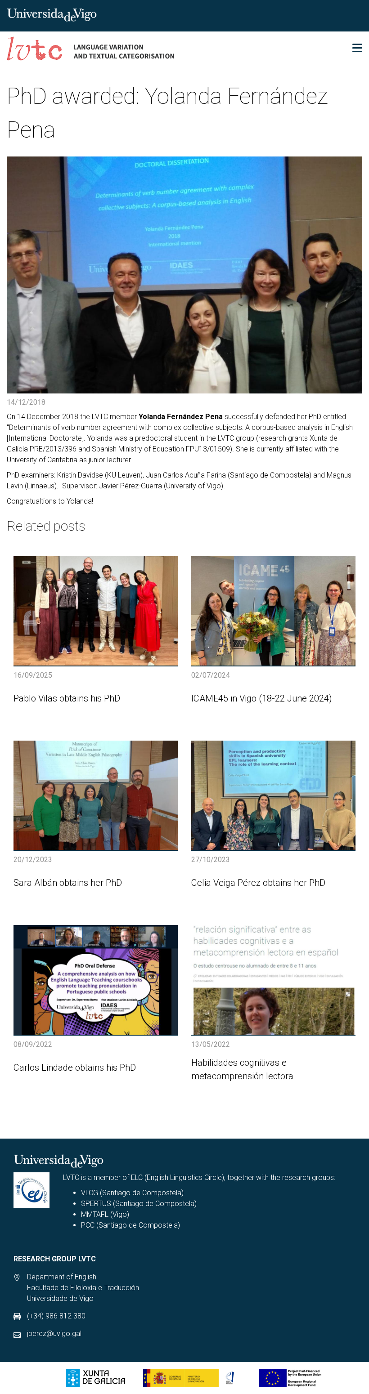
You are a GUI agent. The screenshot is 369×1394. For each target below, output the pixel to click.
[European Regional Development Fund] (290, 1378)
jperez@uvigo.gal (54, 1333)
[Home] (91, 51)
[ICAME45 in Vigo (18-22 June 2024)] (273, 611)
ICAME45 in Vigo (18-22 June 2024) (261, 698)
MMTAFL (94, 1214)
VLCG (89, 1192)
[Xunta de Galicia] (95, 1378)
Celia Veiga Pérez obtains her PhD (258, 882)
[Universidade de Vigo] (52, 14)
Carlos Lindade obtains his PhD (75, 1067)
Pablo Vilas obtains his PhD (67, 698)
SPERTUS (96, 1203)
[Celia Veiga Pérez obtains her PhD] (273, 795)
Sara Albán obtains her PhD (68, 882)
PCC (87, 1225)
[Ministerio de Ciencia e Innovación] (192, 1378)
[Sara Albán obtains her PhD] (96, 795)
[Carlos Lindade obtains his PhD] (96, 979)
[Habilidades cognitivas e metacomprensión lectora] (273, 979)
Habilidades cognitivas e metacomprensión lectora (242, 1069)
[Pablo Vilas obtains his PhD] (96, 611)
